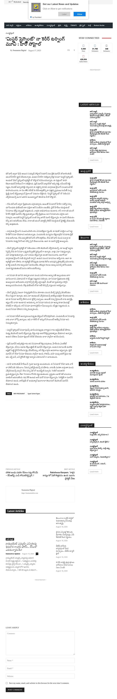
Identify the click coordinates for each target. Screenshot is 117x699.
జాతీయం (93, 140)
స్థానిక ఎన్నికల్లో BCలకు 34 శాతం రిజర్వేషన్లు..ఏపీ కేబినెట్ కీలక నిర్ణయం (65, 534)
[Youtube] (109, 2)
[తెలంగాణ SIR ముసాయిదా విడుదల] (83, 282)
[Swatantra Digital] (8, 50)
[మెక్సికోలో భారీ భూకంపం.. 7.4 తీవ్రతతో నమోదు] (83, 395)
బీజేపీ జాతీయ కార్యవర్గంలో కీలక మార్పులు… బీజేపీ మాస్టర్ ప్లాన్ (100, 312)
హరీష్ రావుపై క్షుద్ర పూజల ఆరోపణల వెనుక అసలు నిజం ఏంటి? (65, 565)
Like (83, 45)
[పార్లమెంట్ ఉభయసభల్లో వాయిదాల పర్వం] (83, 344)
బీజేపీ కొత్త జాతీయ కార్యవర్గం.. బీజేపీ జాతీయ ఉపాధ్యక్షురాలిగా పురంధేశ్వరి (100, 210)
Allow (79, 14)
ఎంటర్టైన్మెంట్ (10, 33)
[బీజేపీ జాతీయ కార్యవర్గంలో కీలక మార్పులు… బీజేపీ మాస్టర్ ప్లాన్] (48, 549)
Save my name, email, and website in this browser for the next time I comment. (39, 683)
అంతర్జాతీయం (94, 370)
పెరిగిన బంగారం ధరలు (97, 381)
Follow (95, 45)
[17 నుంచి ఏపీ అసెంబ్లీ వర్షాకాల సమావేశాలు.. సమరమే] (83, 218)
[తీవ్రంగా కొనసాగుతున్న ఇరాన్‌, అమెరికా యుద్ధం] (83, 387)
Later (64, 14)
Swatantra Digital (19, 50)
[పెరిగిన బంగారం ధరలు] (83, 380)
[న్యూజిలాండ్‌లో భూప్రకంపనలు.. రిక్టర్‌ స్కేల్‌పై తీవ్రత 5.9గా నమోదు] (83, 403)
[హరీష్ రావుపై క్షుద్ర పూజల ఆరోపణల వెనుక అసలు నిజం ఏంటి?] (48, 565)
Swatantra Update (13, 554)
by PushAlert (37, 17)
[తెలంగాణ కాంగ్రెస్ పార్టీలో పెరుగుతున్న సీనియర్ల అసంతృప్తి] (48, 521)
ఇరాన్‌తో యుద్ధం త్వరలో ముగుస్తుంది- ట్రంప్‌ (98, 374)
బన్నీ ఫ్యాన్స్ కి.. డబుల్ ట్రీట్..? (99, 442)
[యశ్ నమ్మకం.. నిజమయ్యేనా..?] (83, 456)
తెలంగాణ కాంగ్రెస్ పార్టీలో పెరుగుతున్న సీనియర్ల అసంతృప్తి (65, 520)
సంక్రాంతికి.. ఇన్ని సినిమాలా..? (99, 435)
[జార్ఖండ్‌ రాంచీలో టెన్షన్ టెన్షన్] (83, 337)
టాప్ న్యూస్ (10, 539)
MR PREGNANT (19, 393)
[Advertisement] (40, 438)
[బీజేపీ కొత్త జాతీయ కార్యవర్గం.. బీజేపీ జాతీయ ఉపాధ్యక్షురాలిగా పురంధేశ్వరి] (83, 208)
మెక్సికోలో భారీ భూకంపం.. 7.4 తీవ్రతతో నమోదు (99, 397)
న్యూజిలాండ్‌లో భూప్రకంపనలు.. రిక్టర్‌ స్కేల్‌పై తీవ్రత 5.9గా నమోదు (100, 406)
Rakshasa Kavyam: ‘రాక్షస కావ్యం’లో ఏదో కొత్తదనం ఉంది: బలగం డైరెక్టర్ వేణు (59, 475)
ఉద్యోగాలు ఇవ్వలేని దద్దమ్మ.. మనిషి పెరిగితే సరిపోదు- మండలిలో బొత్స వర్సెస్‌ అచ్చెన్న (100, 200)
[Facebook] (98, 2)
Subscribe (83, 56)
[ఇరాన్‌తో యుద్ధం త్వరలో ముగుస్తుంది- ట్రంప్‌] (83, 372)
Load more (94, 160)
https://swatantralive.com (30, 493)
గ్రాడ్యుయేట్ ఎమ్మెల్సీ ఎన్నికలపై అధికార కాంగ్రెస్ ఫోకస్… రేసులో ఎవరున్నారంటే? (21, 547)
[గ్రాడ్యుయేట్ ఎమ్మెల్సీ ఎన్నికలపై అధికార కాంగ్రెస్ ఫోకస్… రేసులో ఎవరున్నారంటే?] (22, 528)
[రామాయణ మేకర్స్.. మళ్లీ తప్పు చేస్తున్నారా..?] (83, 447)
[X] (105, 2)
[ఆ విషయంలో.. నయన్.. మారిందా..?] (83, 463)
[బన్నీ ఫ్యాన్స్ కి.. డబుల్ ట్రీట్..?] (83, 440)
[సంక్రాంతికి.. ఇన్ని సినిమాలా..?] (83, 433)
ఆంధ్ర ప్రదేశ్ (93, 130)
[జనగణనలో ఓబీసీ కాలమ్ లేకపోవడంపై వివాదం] (83, 189)
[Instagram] (102, 2)
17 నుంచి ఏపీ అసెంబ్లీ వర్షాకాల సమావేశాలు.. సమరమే (100, 220)
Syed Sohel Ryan (34, 393)
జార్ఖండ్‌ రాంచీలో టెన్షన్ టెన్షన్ (99, 338)
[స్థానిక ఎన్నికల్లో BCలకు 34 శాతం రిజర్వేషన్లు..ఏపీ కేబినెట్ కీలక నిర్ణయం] (48, 535)
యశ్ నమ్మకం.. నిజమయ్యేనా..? (100, 457)
